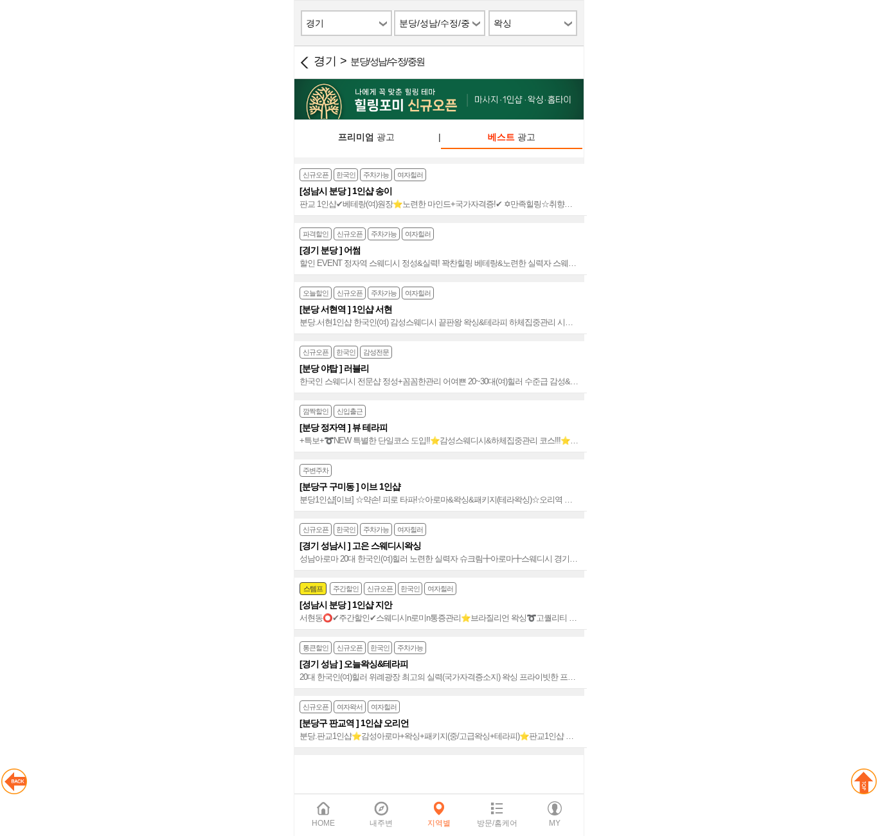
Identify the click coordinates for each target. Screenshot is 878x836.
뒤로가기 (304, 62)
